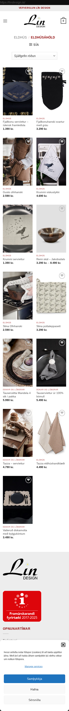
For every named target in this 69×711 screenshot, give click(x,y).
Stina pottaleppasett (48, 326)
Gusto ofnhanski (13, 192)
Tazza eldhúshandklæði (50, 463)
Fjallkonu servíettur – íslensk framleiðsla (15, 123)
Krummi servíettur (14, 259)
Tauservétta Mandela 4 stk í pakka (17, 395)
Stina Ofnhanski (12, 326)
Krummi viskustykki (47, 192)
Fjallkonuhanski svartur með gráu (50, 123)
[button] (63, 645)
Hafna (34, 689)
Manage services (34, 666)
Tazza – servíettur (14, 463)
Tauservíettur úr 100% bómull (49, 395)
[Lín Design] (34, 21)
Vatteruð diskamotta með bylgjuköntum (15, 532)
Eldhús (20, 37)
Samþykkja (34, 678)
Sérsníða (35, 700)
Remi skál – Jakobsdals (50, 259)
